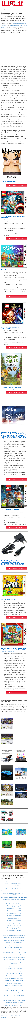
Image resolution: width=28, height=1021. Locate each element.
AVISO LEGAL (18, 1015)
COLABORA (11, 1015)
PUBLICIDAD (4, 1015)
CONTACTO (3, 1017)
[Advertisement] (14, 50)
